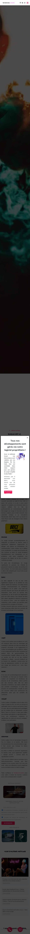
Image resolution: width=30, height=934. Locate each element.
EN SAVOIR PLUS (8, 492)
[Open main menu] (27, 3)
